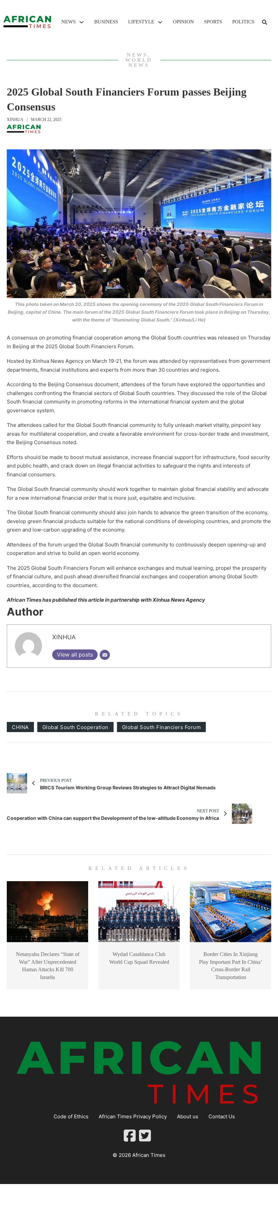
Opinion (183, 21)
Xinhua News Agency (179, 600)
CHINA (20, 727)
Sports (213, 21)
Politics (243, 21)
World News (139, 62)
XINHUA (15, 119)
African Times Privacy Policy (133, 1116)
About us (187, 1116)
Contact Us (222, 1116)
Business (106, 21)
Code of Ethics (71, 1116)
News (68, 21)
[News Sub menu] (81, 22)
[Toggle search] (264, 22)
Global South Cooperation (75, 727)
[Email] (105, 655)
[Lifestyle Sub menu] (160, 22)
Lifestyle (141, 21)
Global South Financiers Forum (161, 727)
